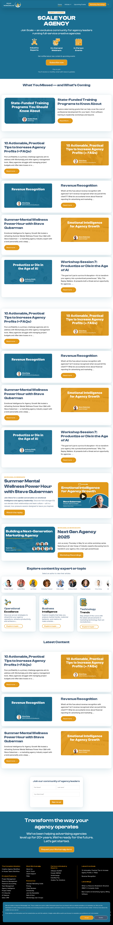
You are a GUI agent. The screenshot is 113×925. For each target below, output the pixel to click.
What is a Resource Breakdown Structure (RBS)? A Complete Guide (95, 887)
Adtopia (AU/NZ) (56, 871)
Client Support (31, 874)
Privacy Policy (22, 910)
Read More (64, 121)
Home (60, 4)
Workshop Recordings (97, 4)
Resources (30, 881)
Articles (67, 4)
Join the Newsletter (32, 893)
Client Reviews (31, 888)
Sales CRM (5, 898)
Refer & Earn (30, 895)
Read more (12, 171)
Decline (101, 917)
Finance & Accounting (9, 883)
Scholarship (30, 890)
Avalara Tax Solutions (58, 880)
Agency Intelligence (8, 888)
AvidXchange (55, 875)
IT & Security (6, 893)
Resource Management (9, 881)
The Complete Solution (11, 866)
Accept (87, 917)
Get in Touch (30, 871)
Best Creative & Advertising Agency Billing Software (96, 893)
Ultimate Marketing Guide (34, 883)
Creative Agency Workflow (11, 869)
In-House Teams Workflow (11, 871)
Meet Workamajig (33, 866)
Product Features (9, 876)
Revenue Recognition (89, 876)
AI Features (5, 895)
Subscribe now (57, 62)
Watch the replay (14, 512)
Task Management (8, 886)
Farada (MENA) (56, 873)
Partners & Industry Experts (59, 867)
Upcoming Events (80, 4)
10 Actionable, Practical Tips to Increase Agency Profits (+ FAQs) (95, 871)
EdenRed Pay (55, 878)
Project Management (9, 879)
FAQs (28, 876)
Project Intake (6, 890)
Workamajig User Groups (34, 898)
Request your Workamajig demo (56, 849)
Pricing (28, 886)
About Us (29, 869)
